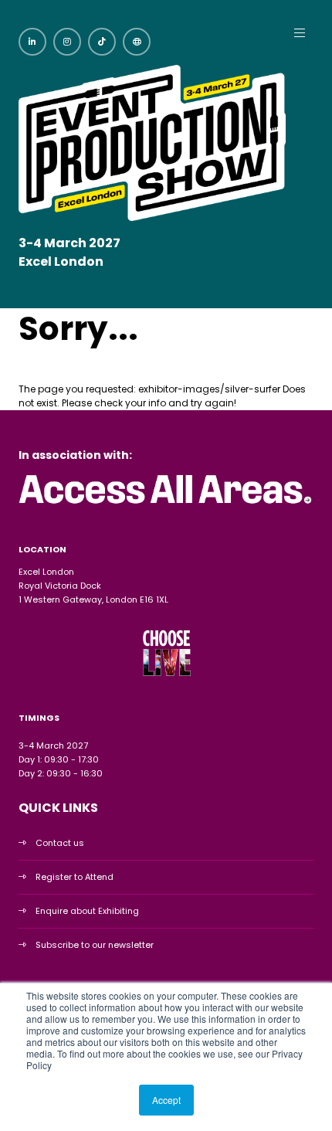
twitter (137, 42)
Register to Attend (74, 877)
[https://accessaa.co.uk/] (166, 505)
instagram (67, 42)
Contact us (60, 843)
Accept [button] (166, 1099)
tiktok (102, 42)
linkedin (32, 42)
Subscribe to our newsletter (95, 945)
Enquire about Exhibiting (87, 911)
